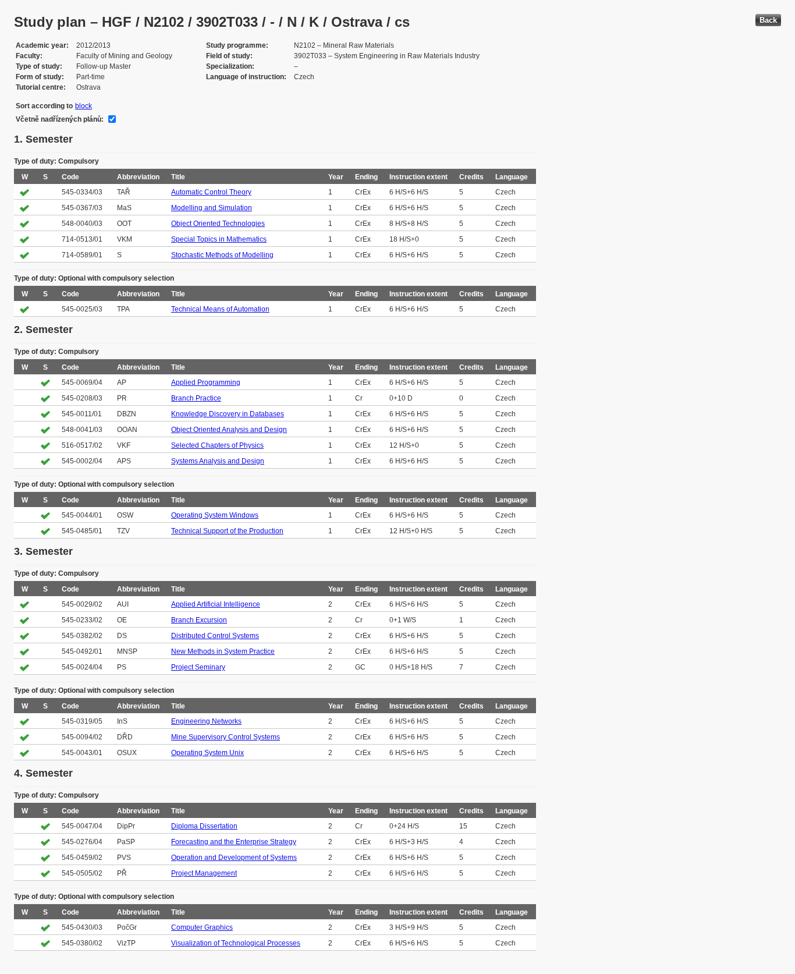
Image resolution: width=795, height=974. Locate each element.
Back (768, 20)
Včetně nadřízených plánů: (60, 119)
